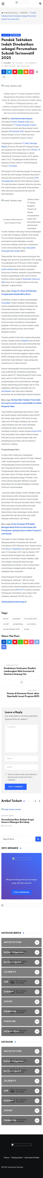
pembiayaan (6, 391)
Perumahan (5, 303)
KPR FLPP (19, 590)
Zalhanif (7, 63)
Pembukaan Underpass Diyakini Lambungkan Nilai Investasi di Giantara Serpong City (20, 671)
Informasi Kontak (32, 1158)
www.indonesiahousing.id (21, 118)
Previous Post (12, 665)
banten (5, 619)
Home (6, 1158)
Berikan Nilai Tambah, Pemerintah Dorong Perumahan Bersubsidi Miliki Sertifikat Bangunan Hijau (21, 403)
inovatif (6, 624)
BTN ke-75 (36, 150)
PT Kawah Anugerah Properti (24, 125)
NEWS (11, 816)
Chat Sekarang (21, 892)
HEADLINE (4, 816)
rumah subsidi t (7, 269)
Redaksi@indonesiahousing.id (13, 602)
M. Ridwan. (13, 166)
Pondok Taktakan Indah (20, 122)
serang (26, 629)
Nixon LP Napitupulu (13, 549)
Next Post (32, 690)
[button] (35, 801)
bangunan (25, 341)
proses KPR (36, 431)
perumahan (31, 624)
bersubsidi (16, 619)
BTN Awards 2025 (16, 131)
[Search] (40, 3)
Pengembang (18, 624)
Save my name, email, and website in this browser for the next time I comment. (22, 777)
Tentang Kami (17, 1158)
